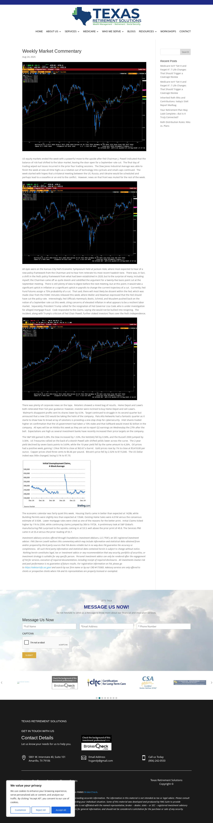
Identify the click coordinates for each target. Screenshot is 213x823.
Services (71, 31)
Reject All (41, 810)
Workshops (168, 31)
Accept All (61, 810)
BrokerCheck (90, 792)
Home (39, 31)
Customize (20, 810)
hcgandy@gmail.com (101, 760)
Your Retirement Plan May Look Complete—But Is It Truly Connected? (174, 113)
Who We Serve (111, 31)
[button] (97, 698)
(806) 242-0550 (156, 760)
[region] (40, 798)
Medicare (89, 31)
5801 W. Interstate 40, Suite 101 (47, 757)
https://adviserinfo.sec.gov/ (38, 567)
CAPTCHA (28, 633)
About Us (52, 31)
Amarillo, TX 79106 (39, 760)
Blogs (131, 31)
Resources (146, 31)
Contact (185, 31)
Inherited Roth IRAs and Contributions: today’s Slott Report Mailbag (174, 101)
